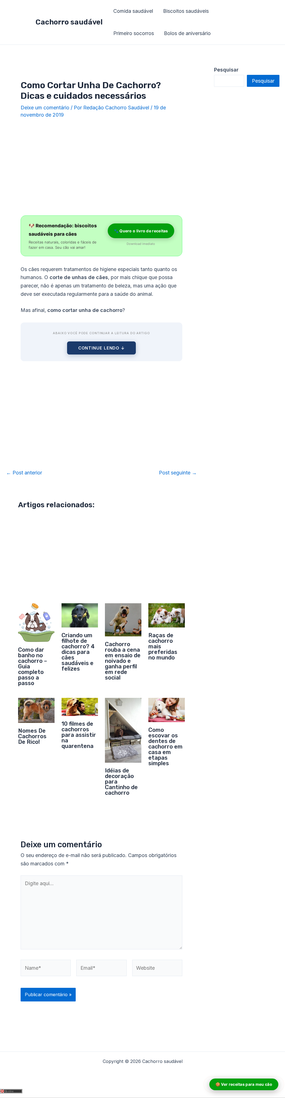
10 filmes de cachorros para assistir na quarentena (79, 734)
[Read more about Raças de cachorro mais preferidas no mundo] (166, 615)
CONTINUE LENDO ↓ (101, 348)
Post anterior (24, 472)
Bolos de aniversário (187, 33)
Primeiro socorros (133, 33)
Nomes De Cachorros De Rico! (32, 736)
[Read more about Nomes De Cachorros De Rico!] (36, 710)
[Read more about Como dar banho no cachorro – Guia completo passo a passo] (36, 622)
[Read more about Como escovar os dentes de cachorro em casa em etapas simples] (166, 710)
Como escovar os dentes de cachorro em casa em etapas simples (165, 747)
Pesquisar (263, 81)
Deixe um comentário (45, 107)
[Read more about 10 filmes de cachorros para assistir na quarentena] (80, 707)
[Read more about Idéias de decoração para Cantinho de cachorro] (123, 730)
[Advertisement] (101, 167)
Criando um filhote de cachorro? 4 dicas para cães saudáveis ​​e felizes (78, 652)
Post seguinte (178, 472)
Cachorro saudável (69, 22)
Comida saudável (133, 11)
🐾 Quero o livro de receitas (141, 230)
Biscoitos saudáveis (186, 11)
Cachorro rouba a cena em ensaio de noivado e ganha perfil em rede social (123, 661)
